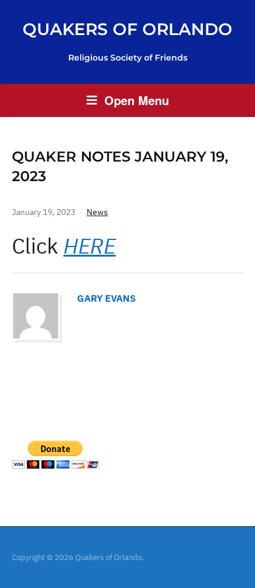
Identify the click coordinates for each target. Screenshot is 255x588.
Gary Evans (106, 298)
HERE (89, 246)
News (97, 212)
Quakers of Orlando (127, 29)
